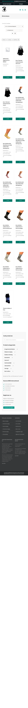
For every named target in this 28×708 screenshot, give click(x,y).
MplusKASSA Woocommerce (8, 473)
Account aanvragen (9, 407)
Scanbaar (9, 39)
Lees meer (3, 463)
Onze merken (18, 423)
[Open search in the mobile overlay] (14, 340)
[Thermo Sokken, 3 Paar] (7, 298)
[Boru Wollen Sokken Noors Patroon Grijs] (20, 257)
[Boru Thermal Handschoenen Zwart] (7, 92)
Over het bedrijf (18, 421)
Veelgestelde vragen (19, 431)
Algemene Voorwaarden (20, 434)
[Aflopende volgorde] (22, 26)
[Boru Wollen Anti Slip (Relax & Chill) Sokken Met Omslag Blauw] (20, 89)
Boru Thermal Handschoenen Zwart (6, 103)
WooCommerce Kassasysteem (19, 473)
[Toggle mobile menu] (25, 10)
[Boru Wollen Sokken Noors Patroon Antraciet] (7, 215)
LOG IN (8, 77)
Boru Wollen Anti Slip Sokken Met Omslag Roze (20, 183)
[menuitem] (14, 349)
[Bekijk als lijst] (15, 33)
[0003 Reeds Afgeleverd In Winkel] (7, 50)
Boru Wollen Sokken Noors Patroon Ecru (6, 268)
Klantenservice (18, 426)
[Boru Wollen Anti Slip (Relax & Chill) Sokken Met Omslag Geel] (7, 133)
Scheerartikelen (5, 434)
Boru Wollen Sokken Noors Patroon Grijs (19, 268)
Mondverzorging (6, 431)
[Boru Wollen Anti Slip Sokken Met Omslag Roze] (20, 174)
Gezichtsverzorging (6, 423)
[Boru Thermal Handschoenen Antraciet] (20, 50)
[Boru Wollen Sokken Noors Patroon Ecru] (7, 257)
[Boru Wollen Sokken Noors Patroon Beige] (20, 215)
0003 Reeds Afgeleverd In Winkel (6, 60)
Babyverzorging (5, 421)
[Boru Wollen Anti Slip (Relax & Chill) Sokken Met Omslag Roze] (7, 174)
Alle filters (15, 39)
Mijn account (18, 429)
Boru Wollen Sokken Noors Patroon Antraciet (7, 227)
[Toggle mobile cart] (20, 10)
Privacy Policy (17, 472)
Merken (4, 39)
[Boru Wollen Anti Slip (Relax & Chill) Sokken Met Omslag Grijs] (20, 131)
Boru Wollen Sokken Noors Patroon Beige (19, 227)
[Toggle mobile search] (22, 10)
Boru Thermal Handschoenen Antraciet (19, 62)
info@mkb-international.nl (20, 1)
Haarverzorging (5, 426)
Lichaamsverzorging (6, 429)
